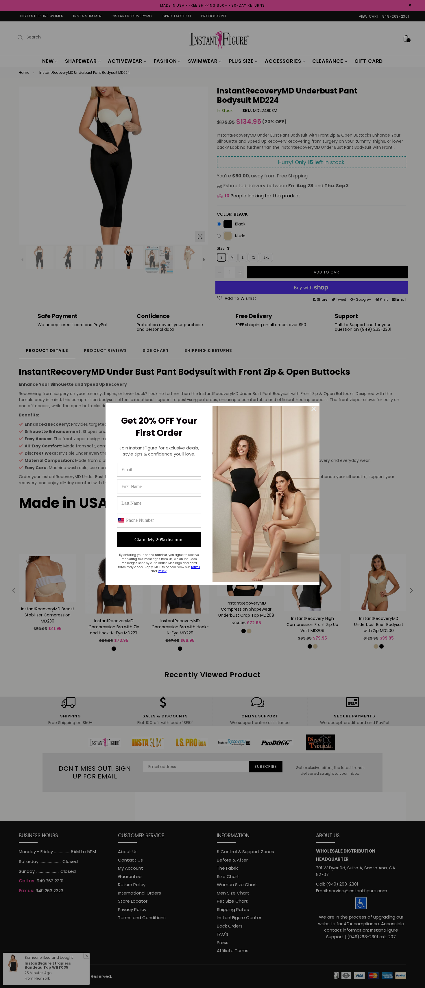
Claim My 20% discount (159, 539)
